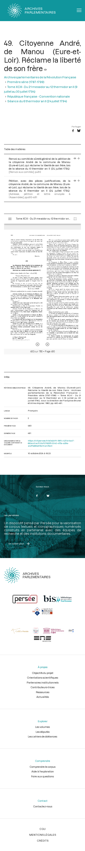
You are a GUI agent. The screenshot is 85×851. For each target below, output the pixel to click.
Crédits (42, 840)
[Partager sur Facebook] (73, 131)
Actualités (42, 696)
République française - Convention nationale (38, 96)
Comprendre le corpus (42, 766)
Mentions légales (42, 834)
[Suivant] (47, 344)
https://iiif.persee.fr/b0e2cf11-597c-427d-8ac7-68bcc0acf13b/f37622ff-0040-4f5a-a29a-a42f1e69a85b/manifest (51, 443)
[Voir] (45, 68)
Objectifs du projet (42, 672)
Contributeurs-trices (42, 687)
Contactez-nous (42, 806)
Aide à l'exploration (42, 771)
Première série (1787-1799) (25, 82)
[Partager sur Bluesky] (78, 131)
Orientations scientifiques (42, 677)
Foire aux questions (42, 776)
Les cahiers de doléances (42, 736)
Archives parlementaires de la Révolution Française (40, 77)
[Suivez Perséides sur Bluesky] (48, 495)
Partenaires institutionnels (43, 682)
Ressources (42, 692)
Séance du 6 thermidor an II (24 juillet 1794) (37, 101)
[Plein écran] (75, 219)
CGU (42, 828)
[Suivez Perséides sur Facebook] (37, 495)
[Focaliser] (78, 158)
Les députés (43, 731)
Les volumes (42, 726)
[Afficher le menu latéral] (10, 219)
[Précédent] (37, 344)
